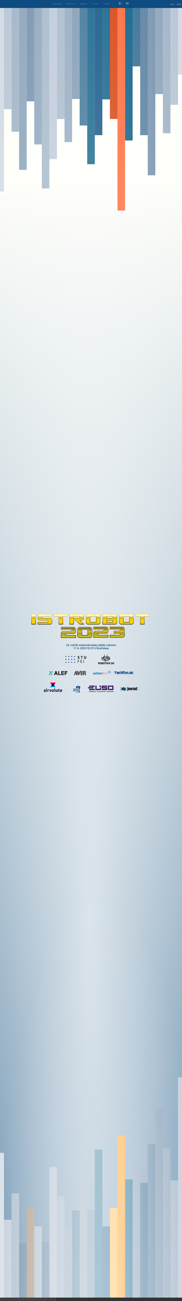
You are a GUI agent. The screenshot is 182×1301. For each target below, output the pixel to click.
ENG (180, 4)
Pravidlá (71, 4)
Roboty (83, 4)
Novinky (57, 4)
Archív (95, 4)
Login (107, 4)
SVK (173, 4)
